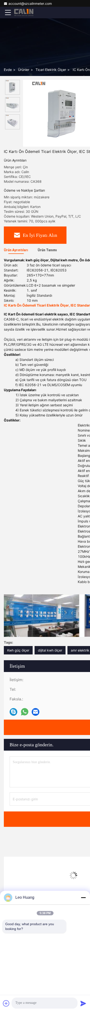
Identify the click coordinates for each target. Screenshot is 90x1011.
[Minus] (83, 897)
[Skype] (13, 711)
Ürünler (23, 70)
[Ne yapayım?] (25, 711)
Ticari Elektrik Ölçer (51, 70)
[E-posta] (35, 711)
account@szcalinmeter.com (30, 3)
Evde (8, 70)
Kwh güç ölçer (18, 650)
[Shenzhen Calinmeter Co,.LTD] (23, 12)
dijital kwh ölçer (50, 650)
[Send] (83, 1003)
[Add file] (6, 1003)
